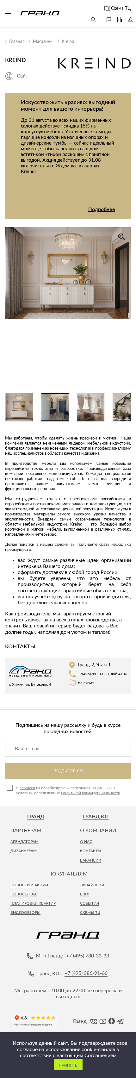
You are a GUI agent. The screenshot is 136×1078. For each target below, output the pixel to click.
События (89, 903)
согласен (27, 788)
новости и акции (29, 885)
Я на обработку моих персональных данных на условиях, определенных (68, 790)
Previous (9, 146)
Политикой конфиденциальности (90, 793)
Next (126, 146)
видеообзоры (25, 912)
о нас (86, 842)
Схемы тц (90, 912)
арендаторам (24, 842)
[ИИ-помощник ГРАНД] (105, 19)
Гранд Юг (96, 816)
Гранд (35, 816)
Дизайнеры (92, 885)
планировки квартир (33, 903)
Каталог (8, 13)
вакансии (90, 860)
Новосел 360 (23, 894)
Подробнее (101, 209)
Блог (85, 894)
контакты (90, 851)
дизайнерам (23, 851)
